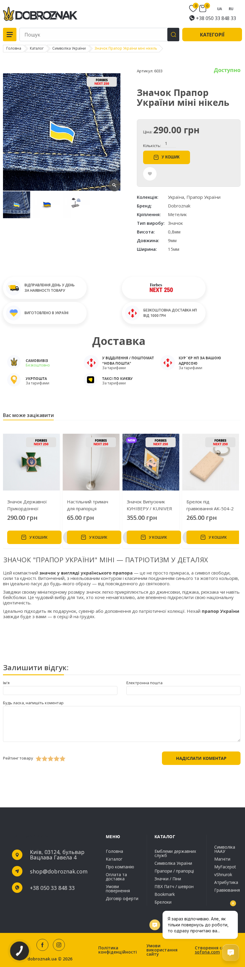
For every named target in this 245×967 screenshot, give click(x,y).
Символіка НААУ (224, 849)
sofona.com (207, 952)
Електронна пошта (144, 682)
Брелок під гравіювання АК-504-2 (210, 505)
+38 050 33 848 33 (216, 18)
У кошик (171, 157)
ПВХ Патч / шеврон (174, 886)
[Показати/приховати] (194, 8)
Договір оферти (122, 898)
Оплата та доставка (116, 877)
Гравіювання (227, 889)
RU (231, 8)
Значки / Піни (167, 879)
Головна (114, 851)
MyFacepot (225, 867)
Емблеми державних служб (175, 853)
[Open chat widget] (230, 952)
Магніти (222, 859)
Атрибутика (226, 882)
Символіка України (173, 863)
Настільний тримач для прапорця (87, 505)
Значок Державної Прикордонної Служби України (27, 505)
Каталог (114, 859)
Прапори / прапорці (174, 871)
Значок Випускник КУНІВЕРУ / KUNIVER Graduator (149, 505)
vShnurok (223, 874)
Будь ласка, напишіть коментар (33, 702)
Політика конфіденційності (117, 950)
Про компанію (120, 867)
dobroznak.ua (42, 959)
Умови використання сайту (161, 950)
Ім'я (6, 682)
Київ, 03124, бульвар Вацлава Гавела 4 (57, 854)
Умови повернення (118, 888)
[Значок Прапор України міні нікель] (61, 189)
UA (219, 8)
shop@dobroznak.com (59, 871)
